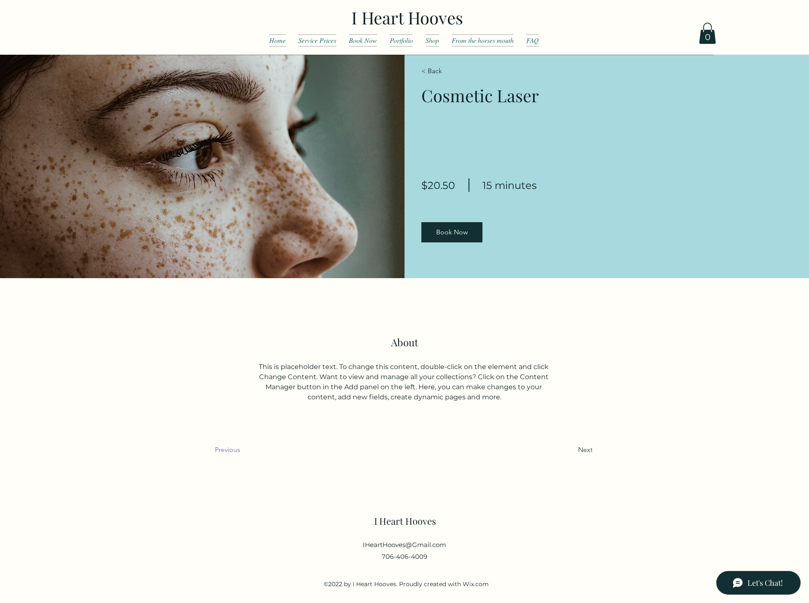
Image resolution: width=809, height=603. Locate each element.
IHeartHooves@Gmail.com (404, 545)
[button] (707, 33)
